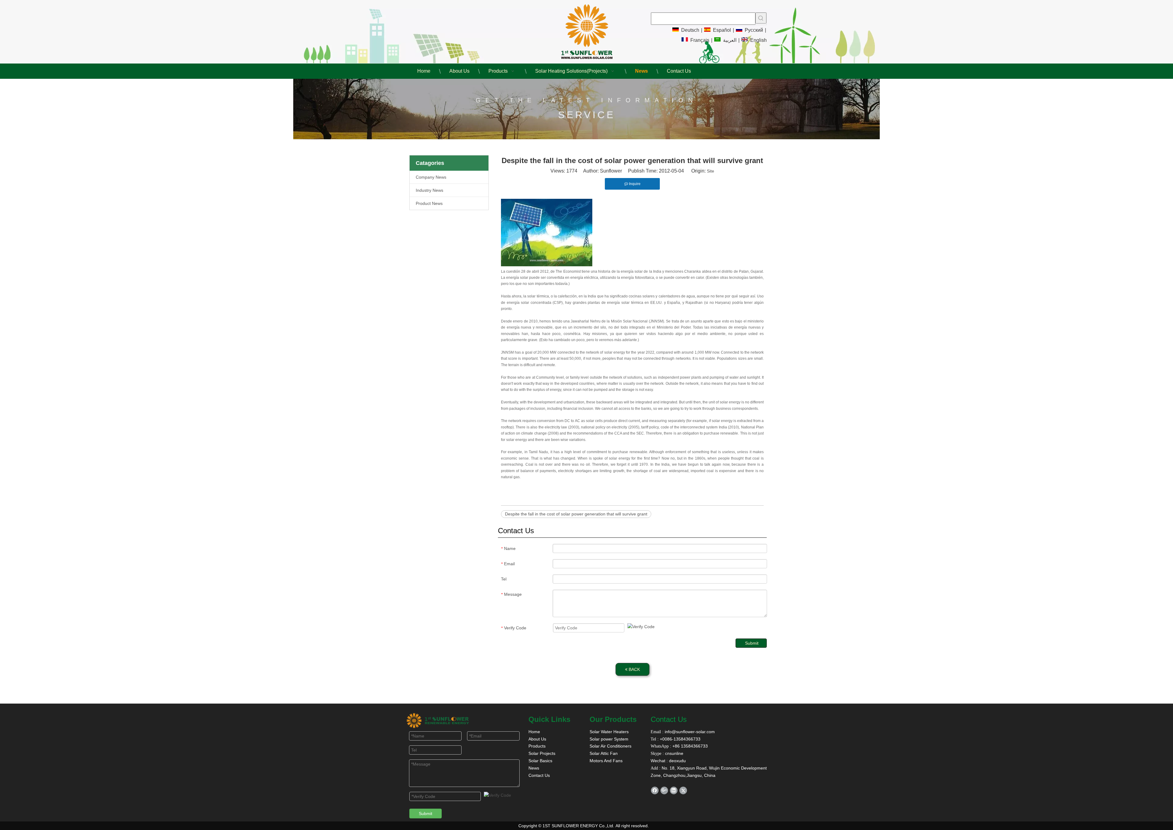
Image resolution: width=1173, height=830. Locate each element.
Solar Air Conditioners (610, 746)
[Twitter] (683, 790)
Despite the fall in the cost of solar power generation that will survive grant (576, 513)
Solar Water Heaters (609, 731)
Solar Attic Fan (604, 753)
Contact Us (539, 775)
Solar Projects (541, 753)
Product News (429, 203)
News (533, 768)
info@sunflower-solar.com (689, 731)
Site (710, 171)
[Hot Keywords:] (760, 18)
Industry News (429, 190)
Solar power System (609, 739)
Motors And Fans (606, 760)
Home (534, 731)
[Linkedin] (674, 790)
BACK (633, 669)
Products (537, 746)
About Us (537, 739)
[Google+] (664, 790)
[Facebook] (655, 790)
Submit (751, 643)
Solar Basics (540, 760)
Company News (431, 177)
